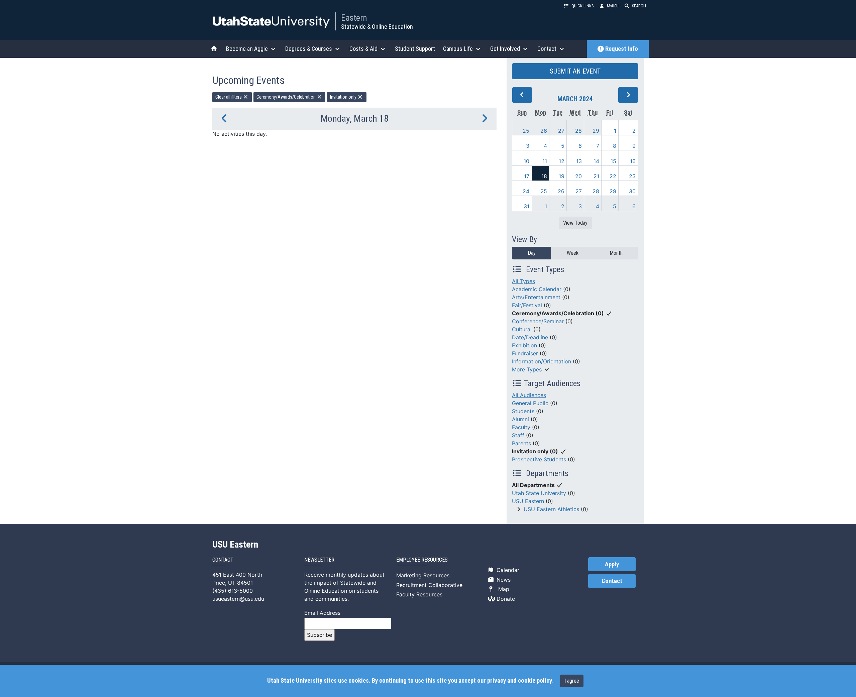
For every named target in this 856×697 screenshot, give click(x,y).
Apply (612, 564)
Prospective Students (539, 459)
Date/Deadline (530, 337)
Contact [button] (546, 48)
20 (578, 176)
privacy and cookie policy (519, 680)
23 (632, 176)
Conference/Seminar (538, 321)
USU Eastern (528, 501)
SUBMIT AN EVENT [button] (575, 71)
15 (613, 161)
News (503, 579)
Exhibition (524, 345)
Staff (518, 435)
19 (561, 176)
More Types (527, 369)
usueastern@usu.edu (238, 598)
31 (526, 206)
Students (523, 411)
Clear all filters (229, 97)
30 (632, 191)
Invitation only (343, 97)
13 (579, 161)
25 (526, 130)
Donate (505, 598)
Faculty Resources (419, 594)
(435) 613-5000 (232, 590)
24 (526, 191)
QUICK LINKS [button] (582, 5)
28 (578, 130)
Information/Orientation (541, 361)
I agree (571, 681)
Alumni (520, 419)
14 (596, 161)
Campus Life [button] (458, 48)
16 (633, 161)
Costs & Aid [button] (363, 48)
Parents (521, 443)
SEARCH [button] (639, 5)
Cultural (522, 329)
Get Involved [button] (505, 48)
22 (613, 176)
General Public (530, 403)
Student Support (415, 48)
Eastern (354, 18)
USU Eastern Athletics (551, 509)
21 (596, 176)
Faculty (521, 427)
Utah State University (539, 493)
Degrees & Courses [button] (308, 48)
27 (561, 130)
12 (561, 161)
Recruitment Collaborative (429, 585)
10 (526, 161)
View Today (575, 223)
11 (544, 161)
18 (544, 176)
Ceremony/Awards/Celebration (286, 97)
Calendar (507, 570)
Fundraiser (525, 353)
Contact (612, 581)
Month (616, 253)
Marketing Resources (422, 575)
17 (526, 176)
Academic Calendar (536, 289)
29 (596, 130)
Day (532, 253)
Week (572, 253)
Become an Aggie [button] (247, 48)
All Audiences (529, 395)
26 (543, 130)
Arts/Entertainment (536, 297)
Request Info (621, 48)
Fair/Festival (527, 305)
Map (502, 589)
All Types (523, 281)
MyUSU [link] (613, 5)
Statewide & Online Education (377, 26)
